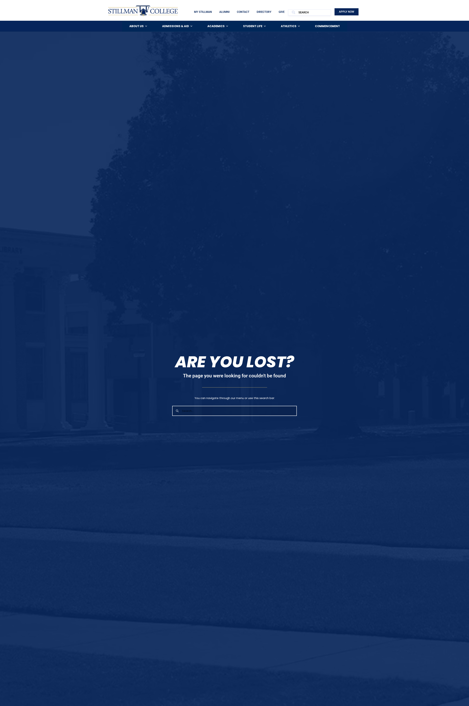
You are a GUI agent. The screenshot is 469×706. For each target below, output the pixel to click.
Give (282, 12)
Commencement (327, 26)
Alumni (224, 12)
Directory (264, 12)
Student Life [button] (252, 26)
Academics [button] (216, 26)
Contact (243, 12)
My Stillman (203, 12)
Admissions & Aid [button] (175, 26)
